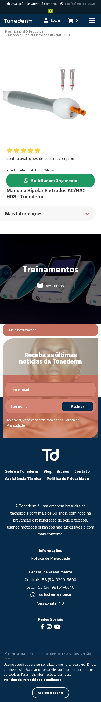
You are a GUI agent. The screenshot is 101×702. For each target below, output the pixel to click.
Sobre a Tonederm (21, 471)
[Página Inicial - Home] (18, 20)
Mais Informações (23, 330)
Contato (82, 471)
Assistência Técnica (23, 478)
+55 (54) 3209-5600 (58, 579)
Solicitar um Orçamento (54, 180)
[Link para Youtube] (57, 627)
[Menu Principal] (92, 20)
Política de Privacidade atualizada (32, 679)
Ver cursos (55, 285)
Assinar (77, 406)
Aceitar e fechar (50, 693)
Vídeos (63, 471)
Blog (47, 471)
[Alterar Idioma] (50, 10)
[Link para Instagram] (49, 627)
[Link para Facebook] (42, 627)
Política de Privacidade (68, 478)
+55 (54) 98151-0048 (79, 3)
